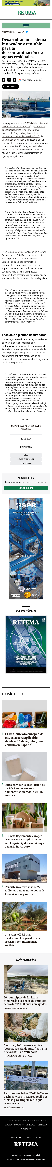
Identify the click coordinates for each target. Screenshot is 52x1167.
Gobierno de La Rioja (16, 1008)
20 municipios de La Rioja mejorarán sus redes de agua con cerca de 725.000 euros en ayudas (25, 1001)
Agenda (8, 1125)
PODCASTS (19, 1125)
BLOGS (43, 1121)
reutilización (26, 463)
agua (26, 455)
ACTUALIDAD (20, 1121)
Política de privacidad (31, 1155)
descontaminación (26, 459)
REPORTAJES (33, 1121)
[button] (3, 80)
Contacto (26, 1129)
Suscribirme (26, 488)
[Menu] (5, 13)
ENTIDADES (30, 1125)
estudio (20, 252)
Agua (21, 32)
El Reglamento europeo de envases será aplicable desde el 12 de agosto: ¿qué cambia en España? (24, 739)
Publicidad (42, 1125)
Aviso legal (16, 1155)
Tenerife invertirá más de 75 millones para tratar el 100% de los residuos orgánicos (24, 891)
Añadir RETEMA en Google (31, 80)
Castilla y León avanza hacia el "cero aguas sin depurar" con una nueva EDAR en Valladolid (25, 1049)
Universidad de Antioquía (14, 139)
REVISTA (9, 1121)
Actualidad (8, 32)
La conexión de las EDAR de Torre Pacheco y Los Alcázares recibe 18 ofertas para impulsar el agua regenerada (26, 1098)
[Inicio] (27, 13)
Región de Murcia (14, 1107)
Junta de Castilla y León (18, 1056)
